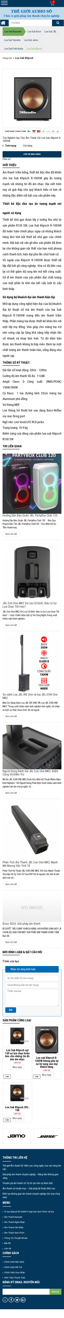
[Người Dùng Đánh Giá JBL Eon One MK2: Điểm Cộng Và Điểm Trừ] (32, 747)
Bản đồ (7, 1243)
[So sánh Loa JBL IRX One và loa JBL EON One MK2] (32, 663)
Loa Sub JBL (50, 31)
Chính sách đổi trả (13, 1267)
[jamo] (16, 1136)
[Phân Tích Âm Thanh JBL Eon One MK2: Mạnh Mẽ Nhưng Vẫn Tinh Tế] (32, 831)
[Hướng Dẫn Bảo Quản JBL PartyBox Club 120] (32, 484)
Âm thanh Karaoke (13, 1217)
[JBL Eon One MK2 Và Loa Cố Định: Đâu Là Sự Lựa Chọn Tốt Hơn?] (32, 572)
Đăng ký (55, 1291)
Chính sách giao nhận (14, 1272)
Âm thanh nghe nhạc (14, 1222)
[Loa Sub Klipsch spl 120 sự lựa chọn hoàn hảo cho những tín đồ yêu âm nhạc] (17, 1036)
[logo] (32, 13)
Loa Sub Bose (34, 31)
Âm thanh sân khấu (13, 1227)
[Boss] (47, 1136)
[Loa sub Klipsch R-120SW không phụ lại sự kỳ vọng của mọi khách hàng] (46, 1039)
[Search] (58, 23)
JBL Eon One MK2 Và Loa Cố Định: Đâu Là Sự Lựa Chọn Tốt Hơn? (30, 604)
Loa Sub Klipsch (34, 48)
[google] (23, 1300)
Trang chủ (7, 58)
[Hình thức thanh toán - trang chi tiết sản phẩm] (32, 131)
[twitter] (17, 1300)
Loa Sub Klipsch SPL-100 (17, 1109)
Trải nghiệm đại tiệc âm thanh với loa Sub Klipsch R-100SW (32, 139)
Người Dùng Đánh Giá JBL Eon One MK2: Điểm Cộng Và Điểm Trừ (30, 772)
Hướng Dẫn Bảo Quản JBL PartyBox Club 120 (30, 515)
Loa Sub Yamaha (12, 40)
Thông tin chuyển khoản (15, 1238)
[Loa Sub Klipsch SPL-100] (17, 1093)
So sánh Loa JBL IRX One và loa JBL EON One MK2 (30, 696)
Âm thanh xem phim (14, 1232)
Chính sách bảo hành (14, 1261)
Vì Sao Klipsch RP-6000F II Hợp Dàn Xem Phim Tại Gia (29, 1211)
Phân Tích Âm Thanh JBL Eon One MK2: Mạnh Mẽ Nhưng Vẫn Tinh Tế (30, 863)
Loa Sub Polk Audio (13, 48)
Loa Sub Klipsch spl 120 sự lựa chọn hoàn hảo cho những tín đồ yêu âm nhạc (17, 1055)
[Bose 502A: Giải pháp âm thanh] (32, 907)
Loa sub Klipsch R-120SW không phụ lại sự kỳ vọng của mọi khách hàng (47, 1062)
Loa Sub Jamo (31, 40)
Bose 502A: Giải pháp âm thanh (21, 923)
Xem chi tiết (11, 534)
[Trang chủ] (3, 23)
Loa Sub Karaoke (13, 31)
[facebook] (11, 1300)
